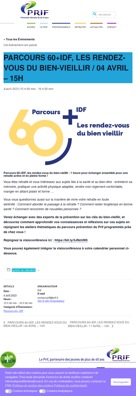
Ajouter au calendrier (24, 270)
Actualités (96, 27)
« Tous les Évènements (19, 39)
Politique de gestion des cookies (32, 385)
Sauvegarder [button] (121, 382)
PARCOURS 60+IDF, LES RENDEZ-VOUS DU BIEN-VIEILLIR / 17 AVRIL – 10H (98, 324)
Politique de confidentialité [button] (70, 385)
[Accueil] (87, 357)
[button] (8, 391)
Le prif (44, 27)
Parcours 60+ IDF (13, 311)
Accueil (31, 27)
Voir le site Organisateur (51, 301)
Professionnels (61, 27)
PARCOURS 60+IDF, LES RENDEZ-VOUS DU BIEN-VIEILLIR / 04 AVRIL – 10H (35, 324)
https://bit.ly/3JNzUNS (71, 240)
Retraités (80, 27)
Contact (111, 27)
